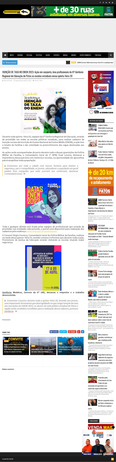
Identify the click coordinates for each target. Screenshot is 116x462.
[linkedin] (106, 2)
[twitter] (109, 2)
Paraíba (20, 55)
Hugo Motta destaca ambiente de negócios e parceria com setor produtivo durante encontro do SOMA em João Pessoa (100, 360)
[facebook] (100, 2)
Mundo (73, 55)
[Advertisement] (58, 35)
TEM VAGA (98, 55)
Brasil (65, 55)
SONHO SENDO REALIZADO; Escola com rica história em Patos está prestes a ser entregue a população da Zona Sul (100, 130)
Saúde (48, 55)
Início (12, 55)
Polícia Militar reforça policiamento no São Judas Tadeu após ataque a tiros (42, 350)
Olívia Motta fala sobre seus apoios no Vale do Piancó (105, 144)
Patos (40, 80)
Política (39, 55)
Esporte (56, 55)
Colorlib (11, 459)
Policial (29, 55)
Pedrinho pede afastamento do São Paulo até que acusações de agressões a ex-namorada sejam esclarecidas (100, 383)
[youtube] (112, 2)
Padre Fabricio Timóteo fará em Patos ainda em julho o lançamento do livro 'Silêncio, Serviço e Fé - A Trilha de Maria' (101, 157)
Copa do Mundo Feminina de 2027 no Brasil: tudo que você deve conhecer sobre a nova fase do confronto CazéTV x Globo (100, 317)
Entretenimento (85, 55)
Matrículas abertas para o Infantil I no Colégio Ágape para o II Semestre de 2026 (70, 349)
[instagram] (103, 2)
